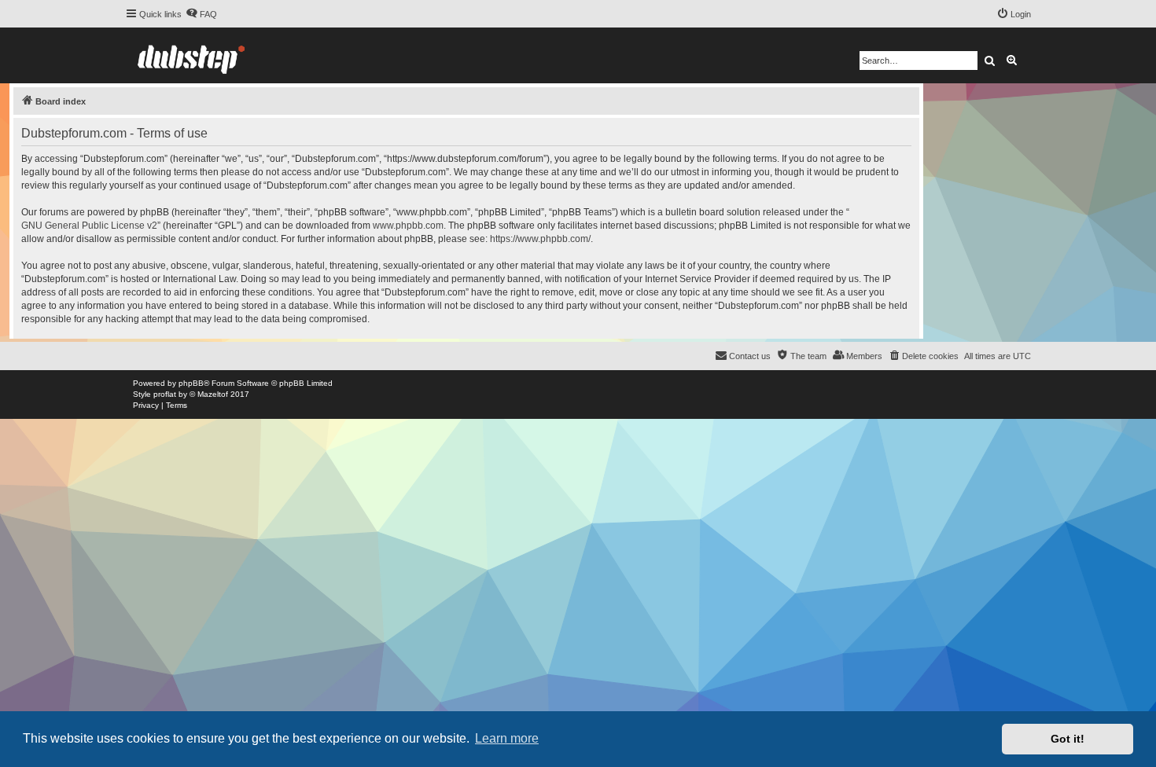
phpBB (191, 383)
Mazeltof (212, 394)
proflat (164, 394)
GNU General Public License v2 (89, 225)
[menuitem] (201, 14)
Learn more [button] (507, 738)
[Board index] (191, 55)
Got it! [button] (1067, 738)
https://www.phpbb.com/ (540, 238)
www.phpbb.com (408, 225)
